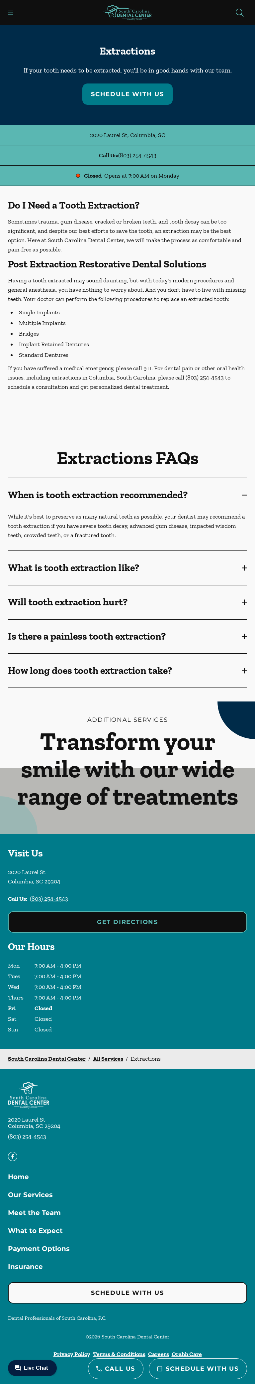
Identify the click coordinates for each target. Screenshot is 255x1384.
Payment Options (39, 1249)
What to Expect (35, 1231)
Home (18, 1177)
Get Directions (127, 922)
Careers (158, 1354)
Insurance (25, 1267)
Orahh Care (187, 1354)
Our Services (30, 1195)
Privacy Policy (71, 1354)
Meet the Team (34, 1213)
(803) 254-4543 (137, 155)
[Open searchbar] (239, 12)
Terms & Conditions (119, 1354)
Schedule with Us (127, 94)
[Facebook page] (12, 1156)
